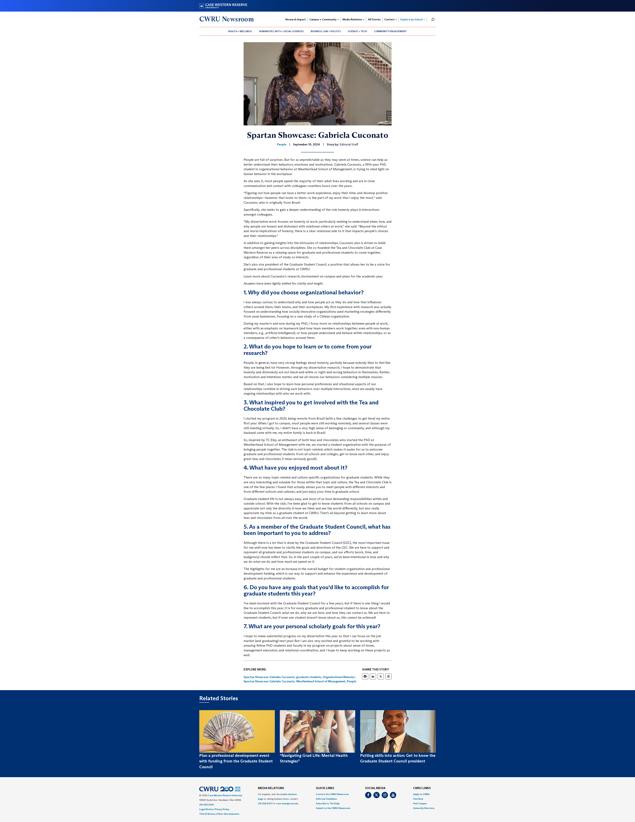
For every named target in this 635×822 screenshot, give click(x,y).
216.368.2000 (206, 804)
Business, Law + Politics (326, 31)
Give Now (418, 798)
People (351, 681)
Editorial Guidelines (326, 798)
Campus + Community (323, 19)
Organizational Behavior (339, 677)
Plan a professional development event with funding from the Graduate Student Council (236, 761)
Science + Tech (357, 31)
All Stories (374, 19)
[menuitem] (240, 31)
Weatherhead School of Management (320, 681)
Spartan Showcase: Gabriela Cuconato (269, 677)
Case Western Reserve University (225, 795)
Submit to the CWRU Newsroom (333, 808)
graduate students (308, 677)
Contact (389, 19)
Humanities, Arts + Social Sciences (281, 31)
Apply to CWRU (421, 794)
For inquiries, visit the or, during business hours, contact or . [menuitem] (278, 799)
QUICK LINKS (325, 788)
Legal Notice (206, 809)
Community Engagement (390, 31)
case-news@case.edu (287, 803)
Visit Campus (420, 803)
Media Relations (352, 19)
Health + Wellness (240, 31)
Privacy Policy (222, 809)
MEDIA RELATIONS (271, 788)
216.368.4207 (265, 803)
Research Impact (295, 19)
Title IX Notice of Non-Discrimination (219, 813)
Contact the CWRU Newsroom (332, 794)
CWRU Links (422, 788)
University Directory (423, 808)
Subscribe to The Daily (327, 803)
